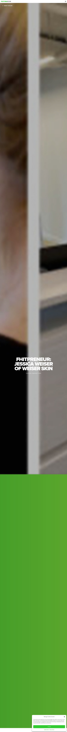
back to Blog (8, 5)
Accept (49, 726)
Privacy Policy (51, 729)
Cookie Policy (46, 729)
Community (28, 373)
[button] (64, 716)
